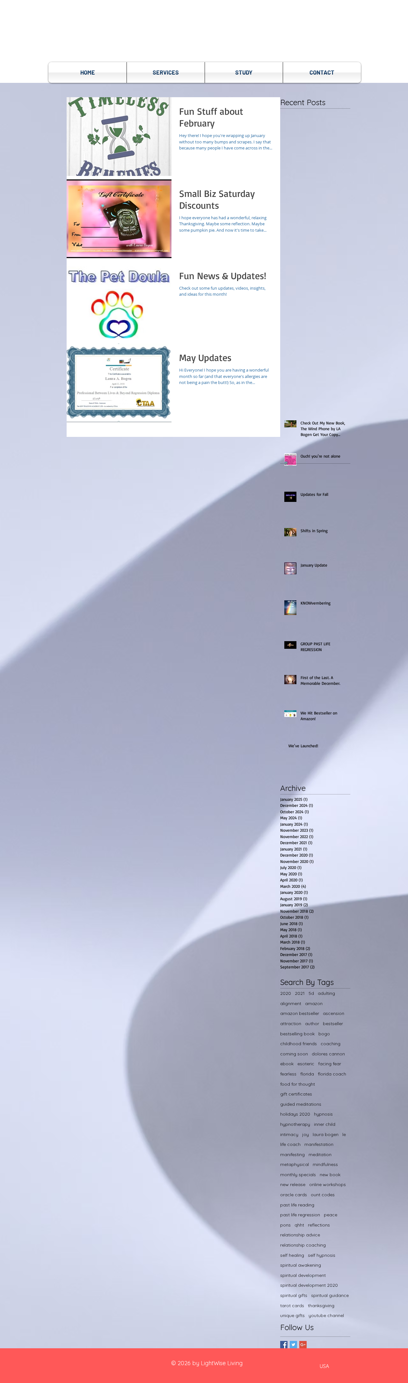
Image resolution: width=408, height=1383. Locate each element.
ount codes (323, 1195)
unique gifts (292, 1315)
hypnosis (323, 1114)
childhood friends (298, 1043)
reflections (319, 1225)
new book (330, 1174)
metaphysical (294, 1164)
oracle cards (293, 1195)
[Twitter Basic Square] (293, 1344)
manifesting (292, 1154)
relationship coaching (303, 1245)
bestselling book (297, 1034)
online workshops (327, 1184)
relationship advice (300, 1235)
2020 (285, 993)
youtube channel (326, 1315)
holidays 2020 (295, 1114)
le (344, 1134)
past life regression (300, 1215)
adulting (326, 993)
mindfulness (325, 1164)
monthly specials (298, 1174)
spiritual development (303, 1275)
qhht (299, 1225)
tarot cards (292, 1305)
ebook (287, 1064)
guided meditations (300, 1104)
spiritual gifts (293, 1295)
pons (285, 1225)
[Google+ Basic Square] (303, 1344)
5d (311, 993)
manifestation (318, 1144)
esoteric (305, 1064)
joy (305, 1134)
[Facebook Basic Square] (284, 1344)
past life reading (297, 1205)
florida (307, 1074)
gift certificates (296, 1094)
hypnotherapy (295, 1124)
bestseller (333, 1023)
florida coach (332, 1074)
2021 (300, 993)
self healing (292, 1255)
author (312, 1023)
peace (330, 1215)
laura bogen (326, 1134)
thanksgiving (321, 1305)
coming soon (294, 1054)
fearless (288, 1074)
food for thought (297, 1084)
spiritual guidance (330, 1295)
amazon (314, 1003)
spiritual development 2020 (309, 1285)
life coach (290, 1144)
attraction (290, 1023)
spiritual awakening (300, 1265)
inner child (324, 1124)
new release (292, 1184)
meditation (320, 1154)
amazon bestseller (299, 1013)
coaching (330, 1043)
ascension (333, 1013)
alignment (290, 1003)
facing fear (329, 1064)
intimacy (289, 1134)
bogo (324, 1034)
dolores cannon (328, 1054)
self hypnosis (321, 1255)
